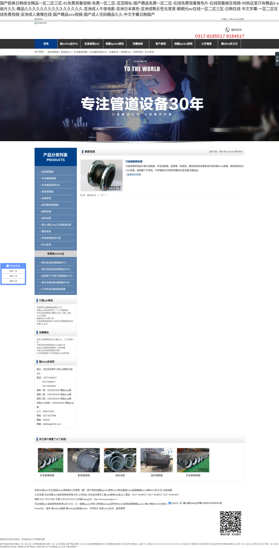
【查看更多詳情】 (133, 174)
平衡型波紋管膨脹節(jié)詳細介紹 (51, 345)
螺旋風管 (46, 231)
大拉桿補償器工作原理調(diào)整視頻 (53, 353)
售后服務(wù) (125, 490)
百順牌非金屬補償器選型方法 (49, 307)
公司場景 (206, 43)
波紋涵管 (46, 218)
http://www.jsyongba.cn (105, 499)
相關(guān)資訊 (115, 43)
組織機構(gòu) (139, 490)
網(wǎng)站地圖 (237, 19)
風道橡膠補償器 (49, 204)
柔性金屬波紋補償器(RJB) (55, 282)
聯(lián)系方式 (229, 43)
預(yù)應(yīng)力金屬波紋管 (56, 224)
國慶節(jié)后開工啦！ (46, 318)
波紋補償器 (53, 52)
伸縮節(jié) (126, 52)
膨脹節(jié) (66, 52)
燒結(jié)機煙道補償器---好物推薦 (51, 348)
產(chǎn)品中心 (69, 43)
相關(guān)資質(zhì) (107, 490)
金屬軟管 (113, 52)
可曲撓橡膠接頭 (133, 161)
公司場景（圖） (79, 490)
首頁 (46, 43)
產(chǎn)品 (228, 152)
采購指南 (138, 43)
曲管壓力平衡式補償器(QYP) (56, 275)
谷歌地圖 (167, 490)
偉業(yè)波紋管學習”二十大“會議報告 (52, 310)
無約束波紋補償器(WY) (53, 262)
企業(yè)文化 (46, 490)
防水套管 (149, 52)
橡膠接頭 (138, 52)
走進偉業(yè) (91, 43)
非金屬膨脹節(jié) (98, 52)
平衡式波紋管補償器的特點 (48, 350)
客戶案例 (160, 43)
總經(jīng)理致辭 (61, 490)
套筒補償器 (47, 191)
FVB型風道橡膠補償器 (53, 289)
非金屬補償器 (80, 52)
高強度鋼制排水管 (51, 238)
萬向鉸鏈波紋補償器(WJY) (55, 269)
